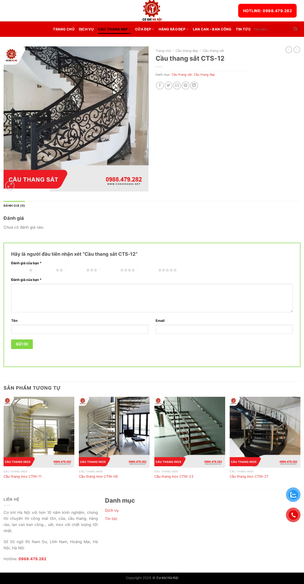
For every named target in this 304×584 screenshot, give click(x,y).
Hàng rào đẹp (172, 29)
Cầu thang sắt (213, 51)
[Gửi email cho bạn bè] (177, 85)
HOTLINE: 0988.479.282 (267, 10)
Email (160, 321)
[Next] (300, 442)
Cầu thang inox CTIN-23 (173, 476)
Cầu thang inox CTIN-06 (98, 476)
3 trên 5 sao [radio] (76, 270)
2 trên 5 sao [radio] (45, 270)
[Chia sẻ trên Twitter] (168, 85)
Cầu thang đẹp (113, 29)
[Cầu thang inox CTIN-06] (114, 432)
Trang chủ (64, 29)
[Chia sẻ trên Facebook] (160, 85)
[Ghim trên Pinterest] (186, 85)
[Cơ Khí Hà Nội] (152, 10)
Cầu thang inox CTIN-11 (23, 476)
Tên (14, 321)
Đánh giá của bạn (26, 263)
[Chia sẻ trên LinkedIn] (194, 85)
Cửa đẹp (143, 29)
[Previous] (3, 442)
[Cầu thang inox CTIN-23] (189, 432)
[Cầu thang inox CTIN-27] (265, 432)
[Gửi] (295, 29)
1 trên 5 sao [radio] (19, 270)
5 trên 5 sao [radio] (148, 270)
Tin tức (243, 29)
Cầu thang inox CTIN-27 (249, 476)
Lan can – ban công (212, 29)
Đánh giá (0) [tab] (14, 205)
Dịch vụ (86, 29)
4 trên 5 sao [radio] (110, 270)
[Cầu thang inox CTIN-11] (39, 432)
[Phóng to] (9, 185)
